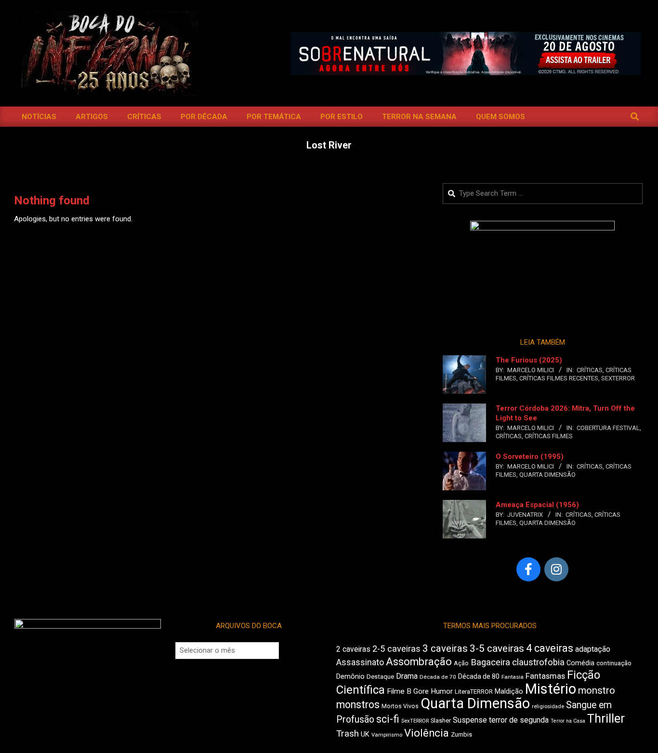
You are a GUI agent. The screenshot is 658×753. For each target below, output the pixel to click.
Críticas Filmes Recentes (558, 378)
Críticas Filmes (549, 436)
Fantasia (512, 676)
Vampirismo (386, 734)
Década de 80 (479, 676)
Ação (461, 663)
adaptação (592, 649)
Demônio (350, 676)
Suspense (470, 720)
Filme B (399, 691)
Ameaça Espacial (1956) (537, 504)
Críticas (590, 370)
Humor (442, 691)
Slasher (441, 720)
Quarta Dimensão (547, 474)
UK (365, 734)
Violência (426, 733)
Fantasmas (545, 676)
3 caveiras (445, 648)
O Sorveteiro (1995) (530, 456)
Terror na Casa (568, 721)
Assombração (419, 662)
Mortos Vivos (400, 706)
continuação (614, 663)
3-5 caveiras (497, 648)
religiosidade (548, 706)
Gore (421, 691)
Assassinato (360, 662)
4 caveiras (549, 648)
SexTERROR (618, 378)
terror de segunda (519, 720)
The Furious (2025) (529, 360)
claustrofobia (538, 662)
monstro (596, 690)
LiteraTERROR (474, 691)
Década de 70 (438, 676)
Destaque (380, 676)
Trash (347, 733)
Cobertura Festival (608, 427)
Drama (407, 676)
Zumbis (461, 734)
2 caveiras (353, 649)
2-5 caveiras (396, 649)
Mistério (550, 689)
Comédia (580, 663)
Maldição (509, 691)
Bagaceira (490, 662)
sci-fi (387, 719)
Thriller (606, 719)
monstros (358, 705)
